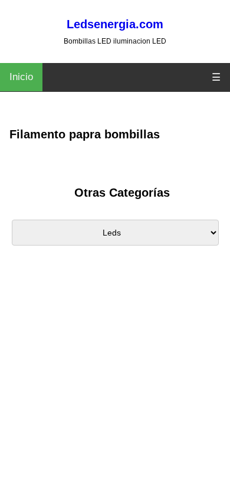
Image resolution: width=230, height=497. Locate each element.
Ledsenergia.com (115, 24)
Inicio (21, 76)
